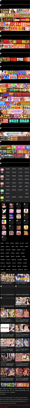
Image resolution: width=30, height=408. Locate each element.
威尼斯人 (2, 243)
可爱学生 (20, 183)
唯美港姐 (20, 175)
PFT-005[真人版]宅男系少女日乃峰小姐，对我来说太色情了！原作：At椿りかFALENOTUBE (7, 351)
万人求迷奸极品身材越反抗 (7, 306)
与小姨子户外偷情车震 (21, 283)
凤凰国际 (2, 249)
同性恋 (26, 193)
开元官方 (14, 263)
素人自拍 (27, 172)
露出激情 (14, 190)
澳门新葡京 (18, 256)
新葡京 (17, 246)
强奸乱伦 (14, 168)
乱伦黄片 (17, 253)
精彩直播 (19, 249)
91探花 (14, 179)
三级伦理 (8, 172)
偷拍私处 (22, 253)
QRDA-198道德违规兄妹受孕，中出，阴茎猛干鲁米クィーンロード (7, 365)
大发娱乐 (23, 256)
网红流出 (20, 179)
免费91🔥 (3, 269)
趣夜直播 (2, 256)
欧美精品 (20, 168)
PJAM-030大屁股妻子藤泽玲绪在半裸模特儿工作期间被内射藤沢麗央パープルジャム (22, 322)
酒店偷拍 (2, 253)
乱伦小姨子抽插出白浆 (21, 306)
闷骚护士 (27, 186)
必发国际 (12, 256)
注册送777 (8, 246)
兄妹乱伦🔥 (14, 269)
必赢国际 (26, 246)
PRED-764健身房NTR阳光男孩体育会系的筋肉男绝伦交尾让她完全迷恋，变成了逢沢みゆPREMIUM (7, 380)
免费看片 (9, 266)
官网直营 (17, 243)
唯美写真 (20, 190)
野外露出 (27, 179)
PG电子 (26, 243)
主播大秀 (7, 253)
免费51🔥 (3, 263)
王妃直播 (12, 253)
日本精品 (14, 172)
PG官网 (7, 243)
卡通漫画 (8, 190)
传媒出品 (8, 193)
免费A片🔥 (8, 269)
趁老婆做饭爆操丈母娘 (6, 283)
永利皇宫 (8, 259)
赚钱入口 (26, 269)
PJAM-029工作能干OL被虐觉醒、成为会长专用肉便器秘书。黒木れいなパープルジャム (7, 336)
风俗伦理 (27, 197)
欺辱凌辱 (8, 179)
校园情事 (14, 197)
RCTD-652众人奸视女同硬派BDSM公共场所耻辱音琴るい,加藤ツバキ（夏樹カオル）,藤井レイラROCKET (22, 380)
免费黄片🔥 (20, 269)
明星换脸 (14, 186)
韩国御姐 (14, 175)
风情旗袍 (8, 186)
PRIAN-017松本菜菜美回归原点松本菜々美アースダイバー (22, 336)
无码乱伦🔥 (8, 263)
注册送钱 (2, 246)
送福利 (12, 246)
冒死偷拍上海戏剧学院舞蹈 (22, 294)
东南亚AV (27, 175)
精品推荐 (8, 168)
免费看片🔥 (14, 259)
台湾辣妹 (8, 175)
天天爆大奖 (19, 263)
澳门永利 (22, 243)
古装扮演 (8, 183)
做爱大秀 (14, 266)
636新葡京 (20, 259)
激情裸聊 (25, 259)
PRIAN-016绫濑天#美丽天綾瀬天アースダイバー (22, 349)
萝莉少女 (27, 168)
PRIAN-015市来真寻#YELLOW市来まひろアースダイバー (7, 321)
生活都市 (8, 197)
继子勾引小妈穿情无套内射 (7, 294)
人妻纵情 (20, 197)
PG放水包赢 (8, 249)
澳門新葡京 (3, 259)
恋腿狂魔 (27, 183)
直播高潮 (14, 249)
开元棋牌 (12, 243)
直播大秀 (19, 266)
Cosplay (20, 172)
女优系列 (14, 183)
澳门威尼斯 (25, 266)
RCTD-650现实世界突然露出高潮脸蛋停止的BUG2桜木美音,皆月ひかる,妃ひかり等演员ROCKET (22, 366)
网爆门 (26, 190)
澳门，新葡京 (3, 266)
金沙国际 (25, 263)
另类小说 (8, 200)
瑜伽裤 (20, 186)
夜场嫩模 (7, 256)
